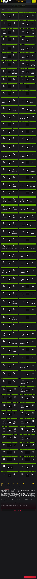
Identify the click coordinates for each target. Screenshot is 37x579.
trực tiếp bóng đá (6, 489)
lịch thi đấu (26, 500)
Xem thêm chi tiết (18, 510)
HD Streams (28, 1)
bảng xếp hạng (17, 500)
